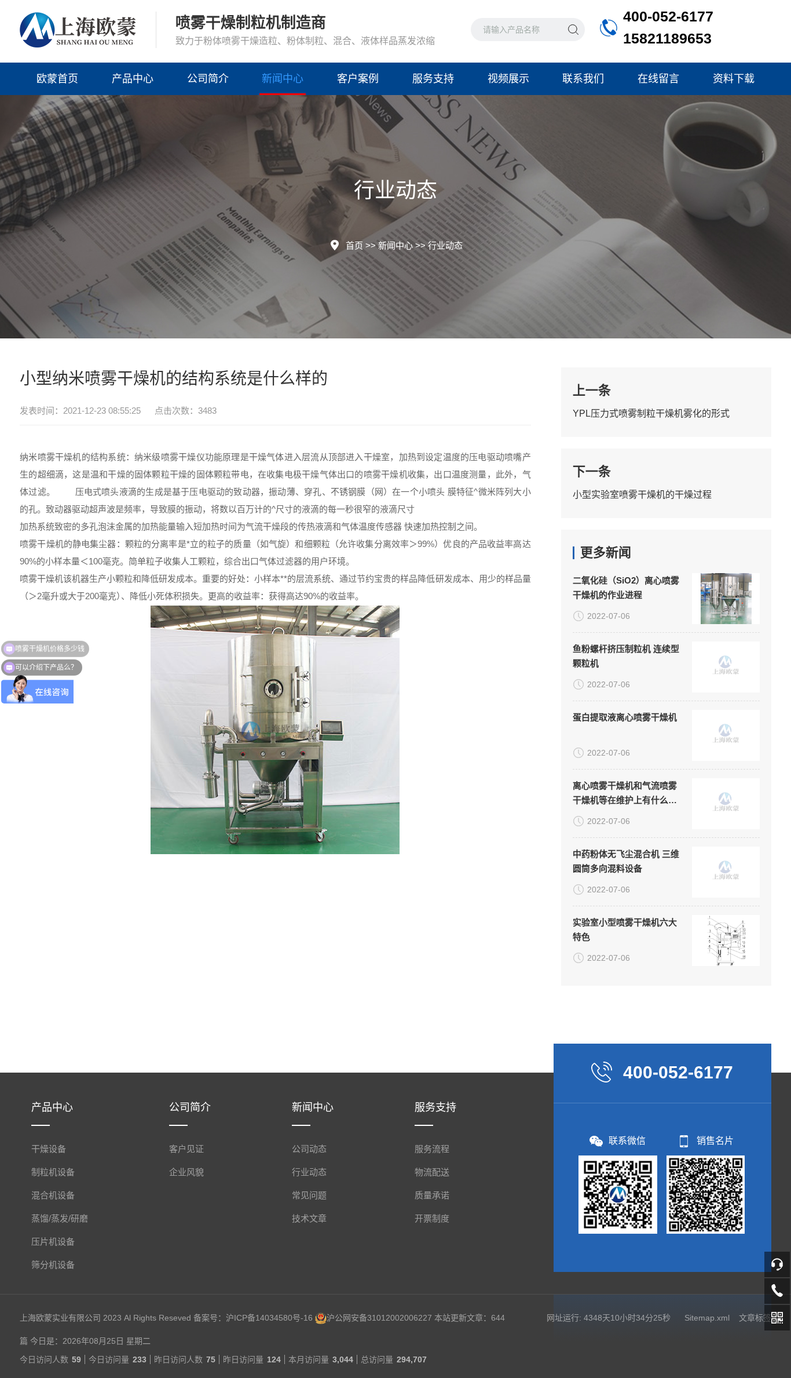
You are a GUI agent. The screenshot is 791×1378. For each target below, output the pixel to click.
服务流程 (432, 1149)
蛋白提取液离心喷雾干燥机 (625, 717)
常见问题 (309, 1195)
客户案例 (358, 79)
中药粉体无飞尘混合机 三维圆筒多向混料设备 (626, 861)
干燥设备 (48, 1149)
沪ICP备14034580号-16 (269, 1317)
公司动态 (309, 1149)
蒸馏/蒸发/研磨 (59, 1218)
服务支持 (433, 79)
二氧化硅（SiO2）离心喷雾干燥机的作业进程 (626, 587)
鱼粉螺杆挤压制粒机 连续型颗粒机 (626, 656)
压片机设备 (53, 1241)
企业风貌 (186, 1172)
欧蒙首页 (57, 79)
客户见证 (186, 1149)
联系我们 (583, 79)
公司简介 (208, 79)
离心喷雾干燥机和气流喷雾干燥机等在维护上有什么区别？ (625, 794)
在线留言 (658, 79)
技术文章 (309, 1218)
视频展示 (508, 79)
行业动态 (445, 245)
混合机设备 (53, 1195)
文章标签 (755, 1317)
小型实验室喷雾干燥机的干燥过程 (642, 495)
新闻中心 (282, 79)
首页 (354, 245)
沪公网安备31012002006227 (379, 1317)
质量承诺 (432, 1195)
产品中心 (132, 79)
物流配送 (432, 1172)
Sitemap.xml (707, 1317)
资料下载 (734, 79)
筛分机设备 (53, 1265)
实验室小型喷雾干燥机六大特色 (625, 929)
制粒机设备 (53, 1172)
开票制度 (432, 1218)
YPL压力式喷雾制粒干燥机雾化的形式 (651, 413)
